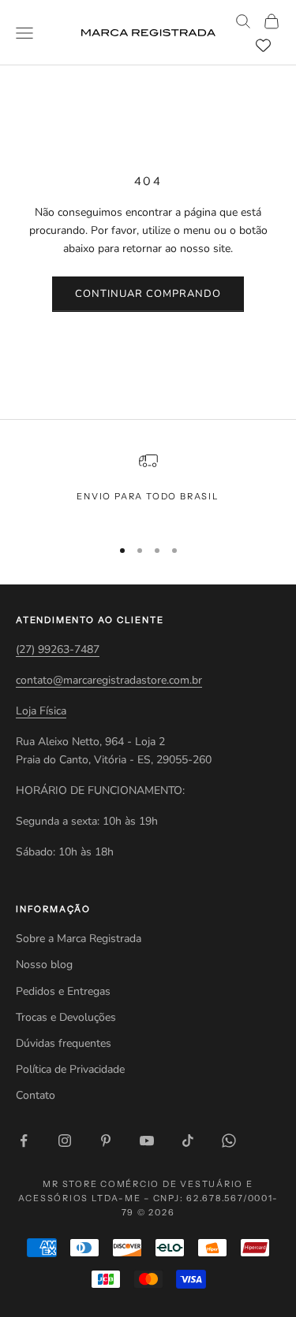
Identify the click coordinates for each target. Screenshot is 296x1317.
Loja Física (41, 710)
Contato (35, 1095)
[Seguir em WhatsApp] (229, 1140)
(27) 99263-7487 (57, 649)
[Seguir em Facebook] (24, 1140)
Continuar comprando (148, 294)
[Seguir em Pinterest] (106, 1140)
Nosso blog (44, 964)
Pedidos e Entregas (63, 991)
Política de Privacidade (70, 1069)
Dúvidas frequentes (63, 1043)
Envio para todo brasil (148, 496)
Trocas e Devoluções (66, 1017)
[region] (148, 487)
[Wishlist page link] (263, 45)
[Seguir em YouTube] (147, 1140)
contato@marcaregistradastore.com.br (109, 680)
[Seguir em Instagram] (65, 1140)
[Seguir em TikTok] (188, 1140)
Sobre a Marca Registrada (78, 938)
